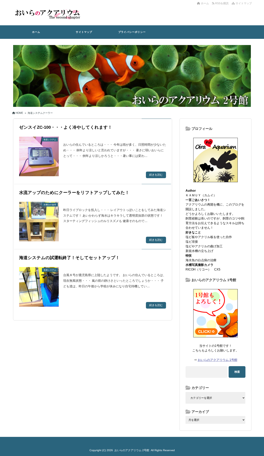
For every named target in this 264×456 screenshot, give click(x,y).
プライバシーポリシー (132, 32)
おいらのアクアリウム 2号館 (131, 450)
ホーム (204, 3)
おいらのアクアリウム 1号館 (217, 360)
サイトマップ (243, 3)
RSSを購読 (222, 3)
